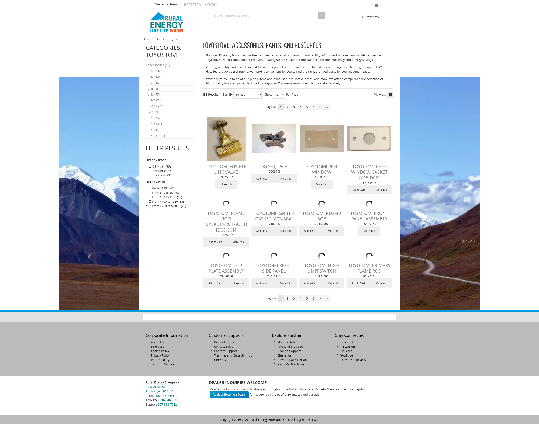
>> (326, 107)
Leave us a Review (353, 360)
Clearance (284, 355)
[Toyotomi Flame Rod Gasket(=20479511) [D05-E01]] (226, 204)
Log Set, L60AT (274, 166)
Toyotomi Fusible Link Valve (226, 169)
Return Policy (160, 360)
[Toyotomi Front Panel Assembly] (369, 204)
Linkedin (346, 351)
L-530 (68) (154, 83)
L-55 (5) (153, 89)
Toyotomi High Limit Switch (321, 268)
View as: (380, 94)
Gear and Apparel (289, 351)
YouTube (346, 355)
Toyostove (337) (162, 171)
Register (192, 4)
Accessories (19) (159, 65)
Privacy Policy (160, 355)
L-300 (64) (154, 77)
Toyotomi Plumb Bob (321, 216)
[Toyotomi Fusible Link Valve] (226, 139)
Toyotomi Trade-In (290, 347)
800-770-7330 (168, 400)
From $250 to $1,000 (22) (168, 206)
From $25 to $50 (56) (165, 193)
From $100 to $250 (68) (167, 202)
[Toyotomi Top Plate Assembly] (226, 256)
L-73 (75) (154, 118)
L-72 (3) (153, 112)
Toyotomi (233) (161, 175)
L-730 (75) (154, 130)
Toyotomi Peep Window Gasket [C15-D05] (369, 172)
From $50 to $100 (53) (166, 197)
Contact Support (225, 351)
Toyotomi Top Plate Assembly (226, 268)
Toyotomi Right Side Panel (274, 268)
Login (211, 4)
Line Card (157, 347)
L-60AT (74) (155, 106)
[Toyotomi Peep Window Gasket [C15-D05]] (369, 139)
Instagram (347, 347)
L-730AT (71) (156, 136)
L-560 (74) (154, 100)
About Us (157, 342)
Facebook (347, 342)
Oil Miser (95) (161, 166)
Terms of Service (162, 364)
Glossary (220, 360)
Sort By (228, 94)
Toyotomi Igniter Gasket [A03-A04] (274, 216)
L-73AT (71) (155, 124)
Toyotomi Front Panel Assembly (369, 216)
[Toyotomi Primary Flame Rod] (369, 256)
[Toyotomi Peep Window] (322, 139)
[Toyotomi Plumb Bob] (322, 204)
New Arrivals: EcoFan (292, 360)
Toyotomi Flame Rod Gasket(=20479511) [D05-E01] (226, 221)
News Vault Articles (290, 364)
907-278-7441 (164, 396)
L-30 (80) (154, 71)
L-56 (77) (154, 94)
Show (268, 94)
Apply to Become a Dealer (229, 394)
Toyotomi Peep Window (322, 169)
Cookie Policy (160, 351)
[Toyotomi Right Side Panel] (274, 256)
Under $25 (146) (162, 188)
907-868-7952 (167, 404)
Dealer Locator (224, 342)
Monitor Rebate (288, 342)
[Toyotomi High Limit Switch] (322, 256)
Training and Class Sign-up (233, 355)
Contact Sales (223, 347)
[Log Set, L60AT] (274, 139)
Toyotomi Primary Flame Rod (369, 268)
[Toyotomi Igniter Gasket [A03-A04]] (274, 204)
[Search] (321, 15)
